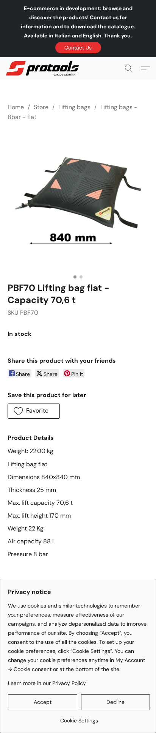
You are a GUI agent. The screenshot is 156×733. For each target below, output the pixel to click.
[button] (78, 47)
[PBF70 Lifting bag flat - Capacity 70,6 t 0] (78, 200)
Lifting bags (74, 107)
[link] (79, 717)
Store (41, 107)
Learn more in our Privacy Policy (47, 683)
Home (16, 107)
